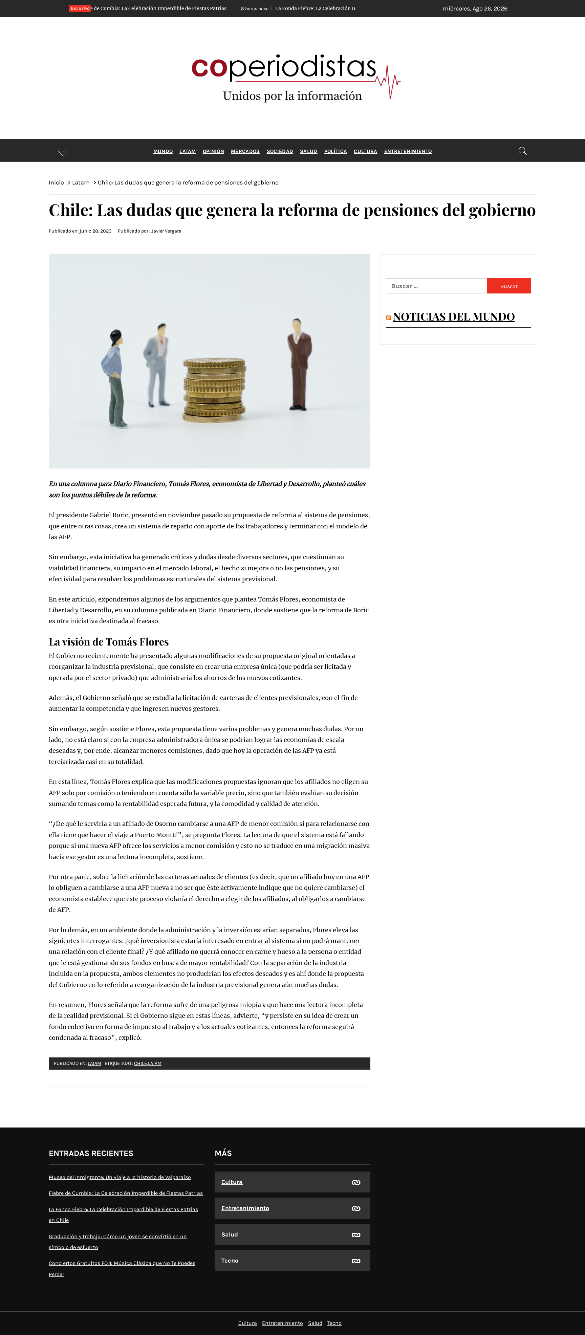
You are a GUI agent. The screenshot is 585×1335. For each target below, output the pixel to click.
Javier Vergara (166, 231)
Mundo (163, 151)
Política (335, 151)
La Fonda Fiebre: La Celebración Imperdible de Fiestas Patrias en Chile (281, 8)
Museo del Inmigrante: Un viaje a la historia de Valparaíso (120, 1177)
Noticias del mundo (454, 316)
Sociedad (280, 151)
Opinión (213, 151)
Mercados (245, 151)
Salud (309, 151)
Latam (187, 151)
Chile (140, 1063)
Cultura (365, 151)
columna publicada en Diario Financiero (191, 610)
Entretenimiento (408, 151)
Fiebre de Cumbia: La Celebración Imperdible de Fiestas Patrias (126, 1193)
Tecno (229, 1260)
